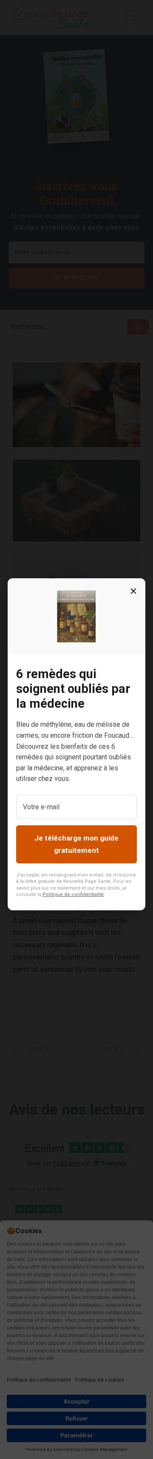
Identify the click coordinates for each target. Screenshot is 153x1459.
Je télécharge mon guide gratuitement (76, 844)
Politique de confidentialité (73, 894)
